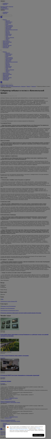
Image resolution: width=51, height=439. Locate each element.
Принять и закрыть (38, 435)
